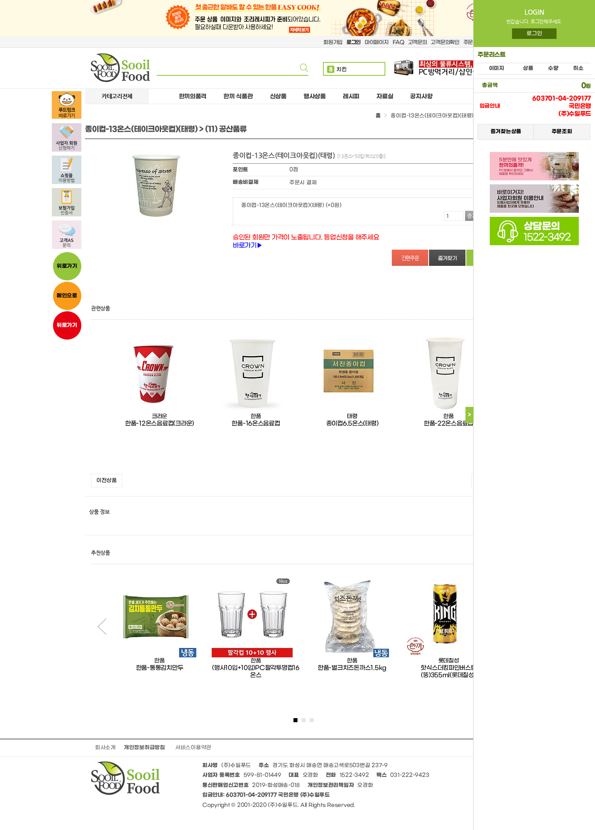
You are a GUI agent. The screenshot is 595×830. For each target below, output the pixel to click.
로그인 (534, 33)
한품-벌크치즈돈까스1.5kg (352, 668)
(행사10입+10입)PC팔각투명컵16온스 (256, 671)
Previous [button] (102, 626)
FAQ (398, 42)
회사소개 (105, 747)
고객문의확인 (445, 42)
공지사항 (421, 96)
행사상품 (315, 96)
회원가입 (332, 42)
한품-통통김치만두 (159, 668)
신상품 (278, 96)
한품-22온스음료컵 (448, 423)
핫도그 (340, 69)
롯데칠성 (448, 660)
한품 (256, 416)
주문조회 (561, 131)
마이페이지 (377, 42)
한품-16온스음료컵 (256, 423)
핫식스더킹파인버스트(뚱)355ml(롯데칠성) (448, 671)
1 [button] (295, 720)
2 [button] (304, 720)
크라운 (159, 416)
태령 (352, 416)
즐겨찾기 (447, 258)
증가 (472, 216)
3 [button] (312, 720)
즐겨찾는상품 (505, 131)
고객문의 (417, 42)
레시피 (351, 96)
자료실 (384, 96)
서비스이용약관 (193, 747)
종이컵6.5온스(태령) (352, 423)
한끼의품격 (193, 96)
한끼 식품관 (238, 96)
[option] (159, 401)
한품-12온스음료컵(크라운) (159, 423)
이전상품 (106, 480)
